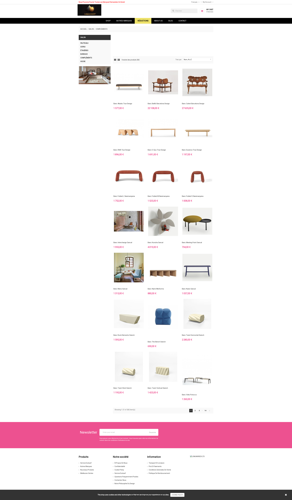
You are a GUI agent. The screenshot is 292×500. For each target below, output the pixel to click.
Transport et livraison (156, 463)
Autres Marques (124, 21)
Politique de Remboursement (159, 473)
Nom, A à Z (197, 59)
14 (205, 410)
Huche (82, 61)
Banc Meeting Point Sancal (192, 242)
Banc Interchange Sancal (122, 242)
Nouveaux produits (87, 470)
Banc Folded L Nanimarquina (124, 196)
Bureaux (84, 54)
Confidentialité (120, 466)
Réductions (143, 21)
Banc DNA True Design (121, 150)
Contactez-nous (120, 480)
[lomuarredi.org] (197, 456)
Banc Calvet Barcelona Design (193, 104)
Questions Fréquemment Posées (126, 477)
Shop (108, 21)
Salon (83, 37)
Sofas (82, 47)
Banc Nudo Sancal (189, 289)
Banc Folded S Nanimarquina (192, 196)
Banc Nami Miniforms (156, 289)
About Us (158, 21)
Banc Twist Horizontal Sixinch (193, 335)
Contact (182, 21)
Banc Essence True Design (192, 150)
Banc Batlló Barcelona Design (159, 104)
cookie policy (177, 495)
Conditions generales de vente (160, 470)
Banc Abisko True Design (122, 104)
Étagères (84, 50)
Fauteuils (84, 43)
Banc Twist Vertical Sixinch (158, 388)
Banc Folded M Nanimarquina (158, 196)
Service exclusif (86, 463)
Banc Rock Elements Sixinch (124, 335)
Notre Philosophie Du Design (125, 483)
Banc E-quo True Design (157, 150)
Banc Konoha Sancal (155, 242)
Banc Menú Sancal (120, 289)
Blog (170, 21)
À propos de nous (121, 463)
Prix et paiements (155, 466)
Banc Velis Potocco (189, 395)
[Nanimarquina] (95, 75)
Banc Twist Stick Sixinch (122, 388)
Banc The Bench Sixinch (157, 342)
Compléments (86, 58)
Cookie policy (119, 470)
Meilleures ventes (86, 473)
